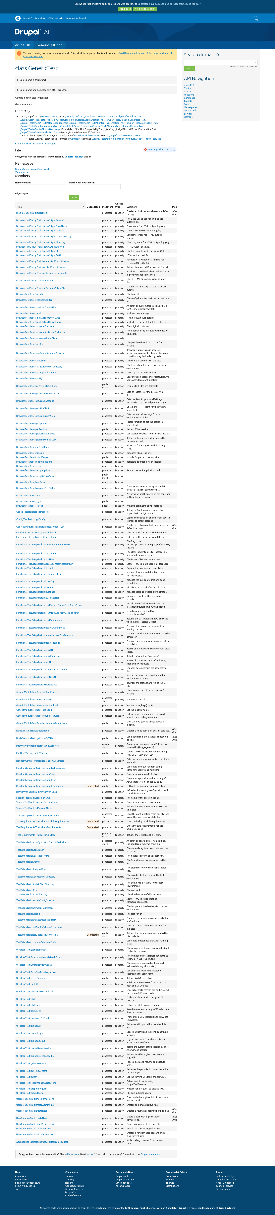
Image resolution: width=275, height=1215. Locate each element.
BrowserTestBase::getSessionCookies (35, 433)
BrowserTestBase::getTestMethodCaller (36, 439)
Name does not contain (82, 182)
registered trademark (203, 1208)
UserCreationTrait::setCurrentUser (33, 1128)
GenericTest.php (49, 45)
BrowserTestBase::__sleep (29, 505)
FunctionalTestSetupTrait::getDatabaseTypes (39, 574)
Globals (188, 101)
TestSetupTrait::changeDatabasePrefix (36, 919)
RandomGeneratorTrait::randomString (36, 780)
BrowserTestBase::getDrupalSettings (35, 401)
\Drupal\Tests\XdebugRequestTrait (125, 126)
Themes (170, 1182)
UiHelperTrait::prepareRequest (31, 1088)
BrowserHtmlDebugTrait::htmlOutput (35, 280)
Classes (188, 91)
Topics (187, 88)
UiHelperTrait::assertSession (30, 978)
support (90, 1154)
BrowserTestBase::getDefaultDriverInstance (38, 393)
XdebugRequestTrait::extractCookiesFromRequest (42, 1142)
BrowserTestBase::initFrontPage (32, 447)
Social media (22, 1179)
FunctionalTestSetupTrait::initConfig (35, 581)
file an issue (73, 1154)
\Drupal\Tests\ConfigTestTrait (141, 123)
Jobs (17, 1189)
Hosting (69, 1182)
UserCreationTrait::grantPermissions (35, 1124)
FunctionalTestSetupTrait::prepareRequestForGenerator (45, 635)
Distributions (172, 1186)
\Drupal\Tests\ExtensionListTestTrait (39, 132)
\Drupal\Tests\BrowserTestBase (125, 135)
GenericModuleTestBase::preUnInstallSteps (38, 715)
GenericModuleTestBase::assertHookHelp (37, 705)
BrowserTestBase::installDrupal (32, 457)
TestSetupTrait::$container (30, 850)
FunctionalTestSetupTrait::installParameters (39, 620)
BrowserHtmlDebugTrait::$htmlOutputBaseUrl (40, 220)
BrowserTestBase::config (29, 378)
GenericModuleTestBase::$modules (34, 699)
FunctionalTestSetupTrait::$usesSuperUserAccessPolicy (44, 564)
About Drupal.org (225, 1182)
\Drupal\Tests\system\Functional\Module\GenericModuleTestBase (126, 138)
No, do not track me (145, 8)
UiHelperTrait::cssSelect (28, 1011)
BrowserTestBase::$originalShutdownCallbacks (40, 332)
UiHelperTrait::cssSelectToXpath (33, 1018)
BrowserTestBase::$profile (29, 344)
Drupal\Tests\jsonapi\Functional (32, 169)
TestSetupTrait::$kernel (28, 861)
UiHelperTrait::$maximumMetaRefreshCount (39, 957)
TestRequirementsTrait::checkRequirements (38, 827)
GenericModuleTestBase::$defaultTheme (37, 692)
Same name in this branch (33, 80)
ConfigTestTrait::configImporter (32, 511)
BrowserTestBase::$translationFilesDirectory (39, 366)
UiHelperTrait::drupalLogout (30, 1041)
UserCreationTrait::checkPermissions (35, 1099)
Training (69, 1179)
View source (21, 172)
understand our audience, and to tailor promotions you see (169, 4)
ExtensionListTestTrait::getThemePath (36, 537)
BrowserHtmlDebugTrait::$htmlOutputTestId (39, 255)
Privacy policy (223, 1189)
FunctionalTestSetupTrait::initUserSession (38, 597)
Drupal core (172, 1176)
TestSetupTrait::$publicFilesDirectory (35, 884)
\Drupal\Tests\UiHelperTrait (126, 116)
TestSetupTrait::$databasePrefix (32, 855)
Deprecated (190, 110)
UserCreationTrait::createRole (31, 1110)
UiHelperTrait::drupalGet (28, 1026)
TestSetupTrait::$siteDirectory (31, 894)
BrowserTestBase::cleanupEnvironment (36, 372)
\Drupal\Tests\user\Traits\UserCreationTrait (83, 126)
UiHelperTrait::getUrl (26, 1077)
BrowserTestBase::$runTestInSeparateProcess (40, 353)
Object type (22, 193)
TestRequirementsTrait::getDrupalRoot (36, 835)
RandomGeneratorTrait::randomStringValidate (40, 786)
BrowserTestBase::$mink (29, 313)
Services (188, 113)
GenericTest (76, 138)
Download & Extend (176, 1172)
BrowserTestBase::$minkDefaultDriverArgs (38, 317)
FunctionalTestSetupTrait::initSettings (35, 592)
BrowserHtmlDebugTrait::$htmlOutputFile (37, 251)
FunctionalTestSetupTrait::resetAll (33, 662)
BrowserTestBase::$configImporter (34, 300)
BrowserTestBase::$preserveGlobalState (36, 338)
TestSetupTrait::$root (27, 890)
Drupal (182, 1208)
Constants (189, 98)
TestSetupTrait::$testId (28, 914)
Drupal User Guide (125, 1179)
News (18, 1172)
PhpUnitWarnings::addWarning (32, 753)
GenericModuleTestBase (86, 135)
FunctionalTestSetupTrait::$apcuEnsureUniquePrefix (43, 544)
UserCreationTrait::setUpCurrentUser (35, 1134)
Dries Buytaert (227, 1208)
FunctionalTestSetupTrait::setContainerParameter (42, 669)
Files (186, 104)
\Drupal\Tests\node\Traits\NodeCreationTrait (44, 123)
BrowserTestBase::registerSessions (34, 461)
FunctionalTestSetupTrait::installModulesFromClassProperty (47, 612)
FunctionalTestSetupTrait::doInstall (34, 568)
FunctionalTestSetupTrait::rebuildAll (34, 650)
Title (50, 207)
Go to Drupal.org (18, 18)
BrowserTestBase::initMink (30, 453)
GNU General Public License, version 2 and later (151, 1208)
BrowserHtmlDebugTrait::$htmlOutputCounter (40, 230)
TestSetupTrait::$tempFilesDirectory (34, 908)
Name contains (23, 182)
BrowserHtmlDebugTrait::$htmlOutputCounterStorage (44, 236)
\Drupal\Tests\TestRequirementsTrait (39, 126)
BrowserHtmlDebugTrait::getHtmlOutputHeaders (41, 267)
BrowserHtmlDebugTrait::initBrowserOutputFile (40, 288)
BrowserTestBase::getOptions (31, 423)
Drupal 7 (27, 18)
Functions (189, 94)
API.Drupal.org (123, 1186)
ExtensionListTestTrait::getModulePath (36, 532)
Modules (170, 1179)
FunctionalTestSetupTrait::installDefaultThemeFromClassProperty (50, 605)
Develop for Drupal (76, 18)
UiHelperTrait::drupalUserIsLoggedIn (35, 1056)
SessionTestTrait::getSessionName (34, 808)
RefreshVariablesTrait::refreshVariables (36, 792)
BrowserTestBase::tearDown (31, 482)
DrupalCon (70, 1192)
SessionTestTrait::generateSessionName (37, 802)
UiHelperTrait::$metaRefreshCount (34, 964)
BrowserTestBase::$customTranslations (37, 307)
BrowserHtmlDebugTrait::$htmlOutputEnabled (40, 246)
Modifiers (107, 207)
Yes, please (125, 8)
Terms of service (224, 1186)
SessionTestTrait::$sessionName (33, 797)
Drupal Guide (122, 1176)
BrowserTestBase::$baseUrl (30, 294)
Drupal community (150, 1154)
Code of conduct (74, 1195)
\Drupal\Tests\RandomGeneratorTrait (125, 119)
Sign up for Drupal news (27, 1182)
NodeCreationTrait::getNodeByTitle (34, 738)
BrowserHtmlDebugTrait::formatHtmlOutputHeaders (43, 261)
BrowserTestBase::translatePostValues (36, 488)
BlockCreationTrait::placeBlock (32, 213)
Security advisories (25, 1186)
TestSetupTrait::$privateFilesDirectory (35, 876)
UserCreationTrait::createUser (31, 1118)
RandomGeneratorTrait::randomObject (36, 774)
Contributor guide (74, 1186)
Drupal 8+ (40, 18)
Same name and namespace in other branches (43, 90)
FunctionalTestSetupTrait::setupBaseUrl (36, 677)
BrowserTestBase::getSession (31, 429)
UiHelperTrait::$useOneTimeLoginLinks (36, 972)
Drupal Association (226, 1179)
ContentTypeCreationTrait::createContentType (40, 526)
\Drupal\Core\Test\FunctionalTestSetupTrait (88, 116)
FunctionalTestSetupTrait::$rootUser (35, 559)
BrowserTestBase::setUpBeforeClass (35, 476)
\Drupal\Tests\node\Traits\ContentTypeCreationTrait (96, 123)
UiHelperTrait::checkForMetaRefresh (34, 991)
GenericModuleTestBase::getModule (35, 710)
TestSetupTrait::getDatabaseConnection (37, 934)
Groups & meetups (75, 1189)
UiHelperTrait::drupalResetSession (33, 1048)
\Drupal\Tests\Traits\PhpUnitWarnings (40, 129)
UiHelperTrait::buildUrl (27, 984)
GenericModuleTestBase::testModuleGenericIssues (42, 723)
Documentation (124, 1172)
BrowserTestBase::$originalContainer (35, 326)
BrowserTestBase (50, 116)
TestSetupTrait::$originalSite (31, 869)
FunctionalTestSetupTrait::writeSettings (36, 684)
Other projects (55, 18)
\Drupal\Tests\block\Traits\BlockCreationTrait (80, 119)
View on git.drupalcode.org (161, 149)
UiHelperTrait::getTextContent (31, 1071)
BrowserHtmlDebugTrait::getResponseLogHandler (42, 273)
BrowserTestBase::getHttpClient (32, 408)
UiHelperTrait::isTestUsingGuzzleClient (36, 1082)
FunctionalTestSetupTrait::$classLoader (36, 553)
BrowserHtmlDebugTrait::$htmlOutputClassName (41, 226)
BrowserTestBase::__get (28, 501)
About (219, 1172)
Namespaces (190, 107)
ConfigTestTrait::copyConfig (31, 519)
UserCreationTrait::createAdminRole (35, 1105)
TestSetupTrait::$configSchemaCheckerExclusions (42, 842)
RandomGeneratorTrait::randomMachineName (40, 768)
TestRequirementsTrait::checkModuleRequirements (42, 821)
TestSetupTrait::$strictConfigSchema (35, 900)
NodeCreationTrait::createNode (32, 730)
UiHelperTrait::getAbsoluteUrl (31, 1063)
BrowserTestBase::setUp (28, 466)
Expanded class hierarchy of (36, 143)
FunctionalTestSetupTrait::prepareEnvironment (40, 627)
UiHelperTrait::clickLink (28, 1005)
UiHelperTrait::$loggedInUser (31, 949)
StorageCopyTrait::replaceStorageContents (38, 815)
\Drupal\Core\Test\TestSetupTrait (37, 119)
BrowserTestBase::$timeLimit (31, 360)
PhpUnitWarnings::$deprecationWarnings (37, 745)
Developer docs (124, 1182)
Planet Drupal (22, 1176)
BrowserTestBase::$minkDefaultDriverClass (38, 322)
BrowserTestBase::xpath (28, 495)
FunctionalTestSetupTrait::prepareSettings (38, 642)
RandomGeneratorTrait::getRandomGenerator (40, 760)
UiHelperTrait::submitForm (30, 1093)
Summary (131, 207)
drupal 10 (22, 45)
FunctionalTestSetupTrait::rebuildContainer (38, 656)
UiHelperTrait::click (26, 999)
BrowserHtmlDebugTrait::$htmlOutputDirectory (40, 242)
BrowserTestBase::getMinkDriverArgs (35, 416)
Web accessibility (225, 1176)
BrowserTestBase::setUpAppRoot (33, 470)
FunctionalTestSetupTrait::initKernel (34, 587)
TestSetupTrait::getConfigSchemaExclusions (39, 927)
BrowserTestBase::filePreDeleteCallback (36, 386)
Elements (189, 117)
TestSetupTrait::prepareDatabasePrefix (36, 942)
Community (71, 1172)
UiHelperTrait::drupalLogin (29, 1033)
